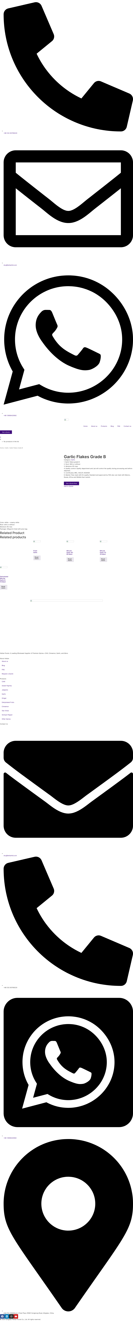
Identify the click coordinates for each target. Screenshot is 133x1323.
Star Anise (5, 711)
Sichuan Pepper (7, 715)
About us (94, 426)
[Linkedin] (7, 1316)
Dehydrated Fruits (8, 702)
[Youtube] (16, 1316)
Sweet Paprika (7, 686)
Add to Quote (68, 486)
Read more (37, 557)
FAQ (118, 426)
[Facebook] (2, 1316)
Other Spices (6, 719)
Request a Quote (7, 674)
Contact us (127, 426)
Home (85, 426)
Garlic (6, 448)
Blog (112, 426)
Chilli (3, 681)
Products (104, 426)
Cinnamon (5, 706)
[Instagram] (11, 1316)
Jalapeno (5, 690)
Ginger (4, 698)
